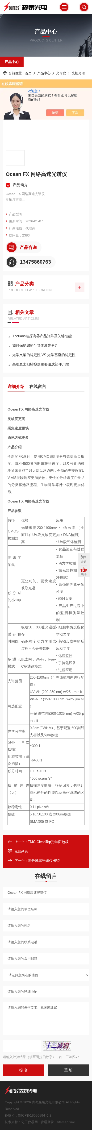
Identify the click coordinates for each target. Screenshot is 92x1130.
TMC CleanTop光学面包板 (48, 842)
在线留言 (37, 386)
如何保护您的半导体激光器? (34, 345)
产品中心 (12, 62)
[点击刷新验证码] (57, 1046)
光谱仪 (61, 73)
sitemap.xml (66, 1122)
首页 (28, 73)
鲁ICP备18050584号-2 (34, 1115)
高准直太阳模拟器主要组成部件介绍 (40, 364)
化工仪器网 (29, 1122)
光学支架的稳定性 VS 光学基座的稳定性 (43, 355)
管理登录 (47, 1122)
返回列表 (21, 851)
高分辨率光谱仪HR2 (44, 861)
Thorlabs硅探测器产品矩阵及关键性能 (42, 336)
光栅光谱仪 (80, 73)
